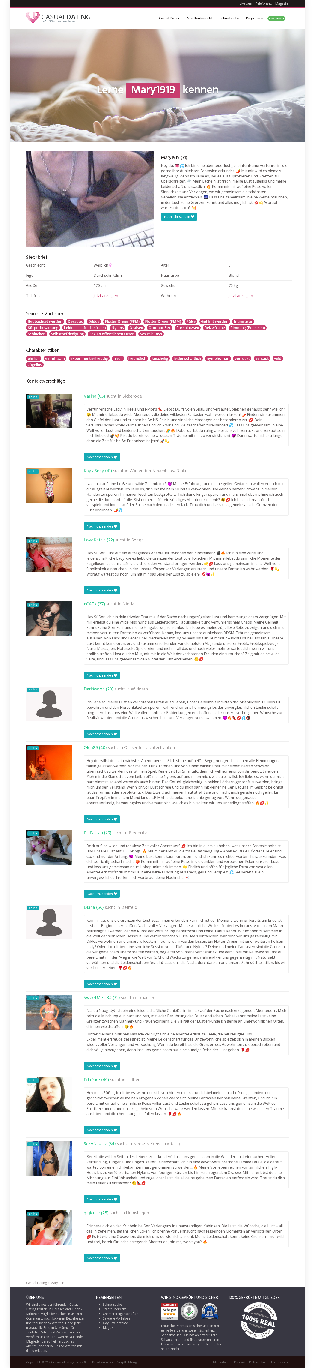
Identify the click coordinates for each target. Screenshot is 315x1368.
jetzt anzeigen (106, 295)
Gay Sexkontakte (115, 1323)
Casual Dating (169, 18)
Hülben (133, 1080)
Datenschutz (258, 1362)
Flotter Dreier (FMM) (163, 321)
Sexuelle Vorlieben (116, 1318)
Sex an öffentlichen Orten (111, 333)
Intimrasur (243, 321)
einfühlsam (55, 358)
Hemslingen (137, 1213)
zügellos (35, 364)
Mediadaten (222, 1362)
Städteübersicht (200, 18)
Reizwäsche (215, 327)
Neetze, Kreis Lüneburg (156, 1144)
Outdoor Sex (160, 327)
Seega (137, 540)
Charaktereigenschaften (120, 1313)
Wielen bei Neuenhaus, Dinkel (159, 471)
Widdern (139, 689)
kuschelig (160, 358)
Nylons (117, 327)
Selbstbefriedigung (67, 333)
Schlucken (36, 333)
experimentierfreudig (89, 358)
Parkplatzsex (187, 327)
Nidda (128, 604)
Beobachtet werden (45, 321)
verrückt (242, 358)
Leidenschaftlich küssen (85, 327)
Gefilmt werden (214, 321)
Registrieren (265, 18)
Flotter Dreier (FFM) (122, 321)
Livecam (246, 3)
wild (277, 358)
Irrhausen (146, 998)
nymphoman (218, 358)
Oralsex (136, 327)
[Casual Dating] (58, 18)
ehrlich (34, 358)
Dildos (93, 321)
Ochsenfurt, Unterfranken (149, 748)
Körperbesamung (43, 327)
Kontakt (240, 1362)
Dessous (75, 321)
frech (118, 358)
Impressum (279, 1362)
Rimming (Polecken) (247, 327)
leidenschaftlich (187, 358)
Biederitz (138, 833)
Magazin (281, 3)
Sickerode (132, 396)
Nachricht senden (177, 216)
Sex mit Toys (151, 333)
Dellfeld (129, 907)
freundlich (137, 358)
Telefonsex (263, 3)
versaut (262, 358)
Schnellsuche (229, 18)
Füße (191, 321)
